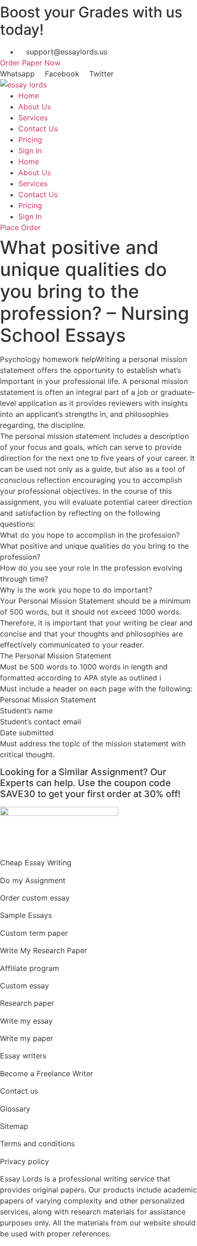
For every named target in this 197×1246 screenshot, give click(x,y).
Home (28, 95)
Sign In (30, 150)
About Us (34, 106)
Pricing (30, 139)
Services (33, 117)
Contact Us (38, 128)
